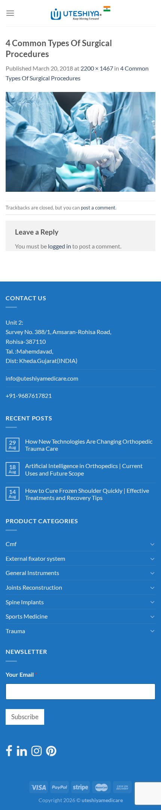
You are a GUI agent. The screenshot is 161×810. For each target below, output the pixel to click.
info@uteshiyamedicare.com (42, 378)
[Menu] (10, 13)
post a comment (98, 208)
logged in (59, 246)
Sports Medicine (27, 616)
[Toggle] (152, 543)
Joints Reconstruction (34, 587)
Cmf (11, 543)
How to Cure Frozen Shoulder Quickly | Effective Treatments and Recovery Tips (87, 494)
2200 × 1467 (96, 68)
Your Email (21, 674)
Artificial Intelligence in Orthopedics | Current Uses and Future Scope (84, 469)
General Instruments (32, 572)
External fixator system (35, 558)
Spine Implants (25, 601)
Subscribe (25, 717)
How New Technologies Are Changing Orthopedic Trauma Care (88, 445)
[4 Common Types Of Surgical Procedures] (80, 141)
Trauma (15, 630)
